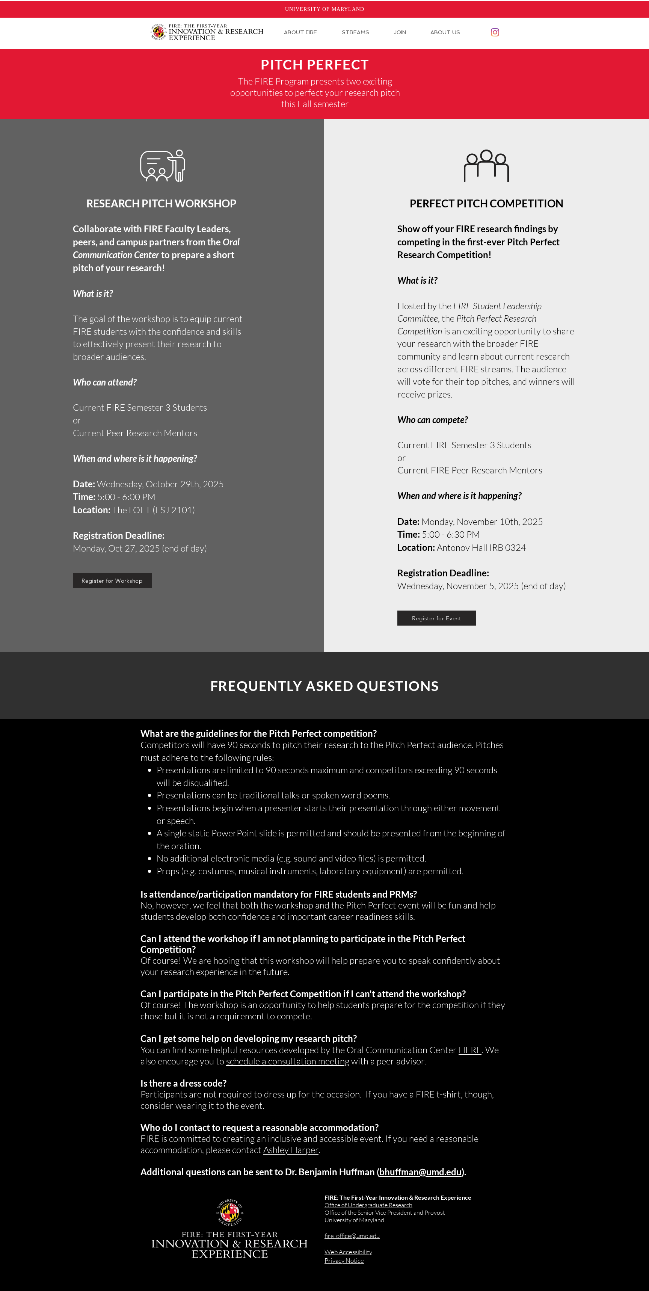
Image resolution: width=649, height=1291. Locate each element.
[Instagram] (495, 32)
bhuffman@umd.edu (420, 1171)
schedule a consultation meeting (287, 1061)
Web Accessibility (348, 1252)
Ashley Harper (290, 1149)
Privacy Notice (344, 1260)
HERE (470, 1049)
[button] (307, 32)
